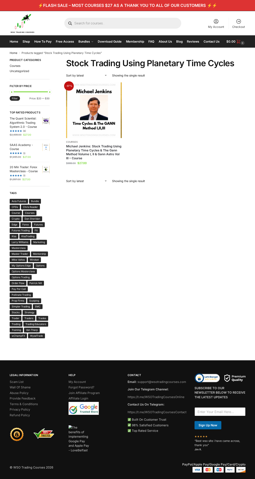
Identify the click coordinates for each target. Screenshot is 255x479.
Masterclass (19, 247)
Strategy (29, 312)
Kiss (14, 236)
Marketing (39, 242)
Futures (38, 224)
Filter (15, 98)
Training (16, 329)
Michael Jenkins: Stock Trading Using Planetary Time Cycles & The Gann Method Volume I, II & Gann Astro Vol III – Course (93, 152)
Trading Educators (35, 324)
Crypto (16, 218)
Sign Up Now (208, 425)
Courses (72, 141)
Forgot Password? (81, 387)
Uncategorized (19, 71)
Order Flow (18, 283)
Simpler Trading (21, 306)
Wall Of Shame (20, 387)
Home (13, 53)
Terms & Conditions (24, 404)
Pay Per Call (19, 288)
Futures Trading (21, 230)
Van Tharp (32, 329)
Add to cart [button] (94, 171)
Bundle (35, 201)
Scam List (17, 382)
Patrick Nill (35, 283)
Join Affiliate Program (84, 393)
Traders (28, 318)
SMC (38, 306)
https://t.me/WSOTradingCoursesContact (157, 412)
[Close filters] (51, 60)
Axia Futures (19, 201)
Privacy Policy (20, 409)
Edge (14, 224)
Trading (16, 324)
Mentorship (39, 253)
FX (36, 230)
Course (16, 212)
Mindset (34, 259)
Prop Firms (18, 300)
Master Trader (20, 253)
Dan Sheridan (32, 218)
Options (40, 265)
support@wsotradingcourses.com (161, 382)
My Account (216, 26)
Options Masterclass (23, 271)
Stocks (16, 312)
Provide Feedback (22, 398)
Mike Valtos (18, 259)
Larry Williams (20, 242)
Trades (42, 318)
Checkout (238, 26)
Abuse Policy (19, 393)
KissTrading (27, 236)
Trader (15, 318)
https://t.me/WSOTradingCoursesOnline (156, 397)
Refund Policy (20, 415)
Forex (25, 224)
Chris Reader (30, 207)
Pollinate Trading (21, 294)
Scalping (34, 300)
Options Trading (21, 277)
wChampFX (18, 335)
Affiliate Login (78, 398)
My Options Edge (21, 265)
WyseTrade (36, 335)
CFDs (15, 207)
